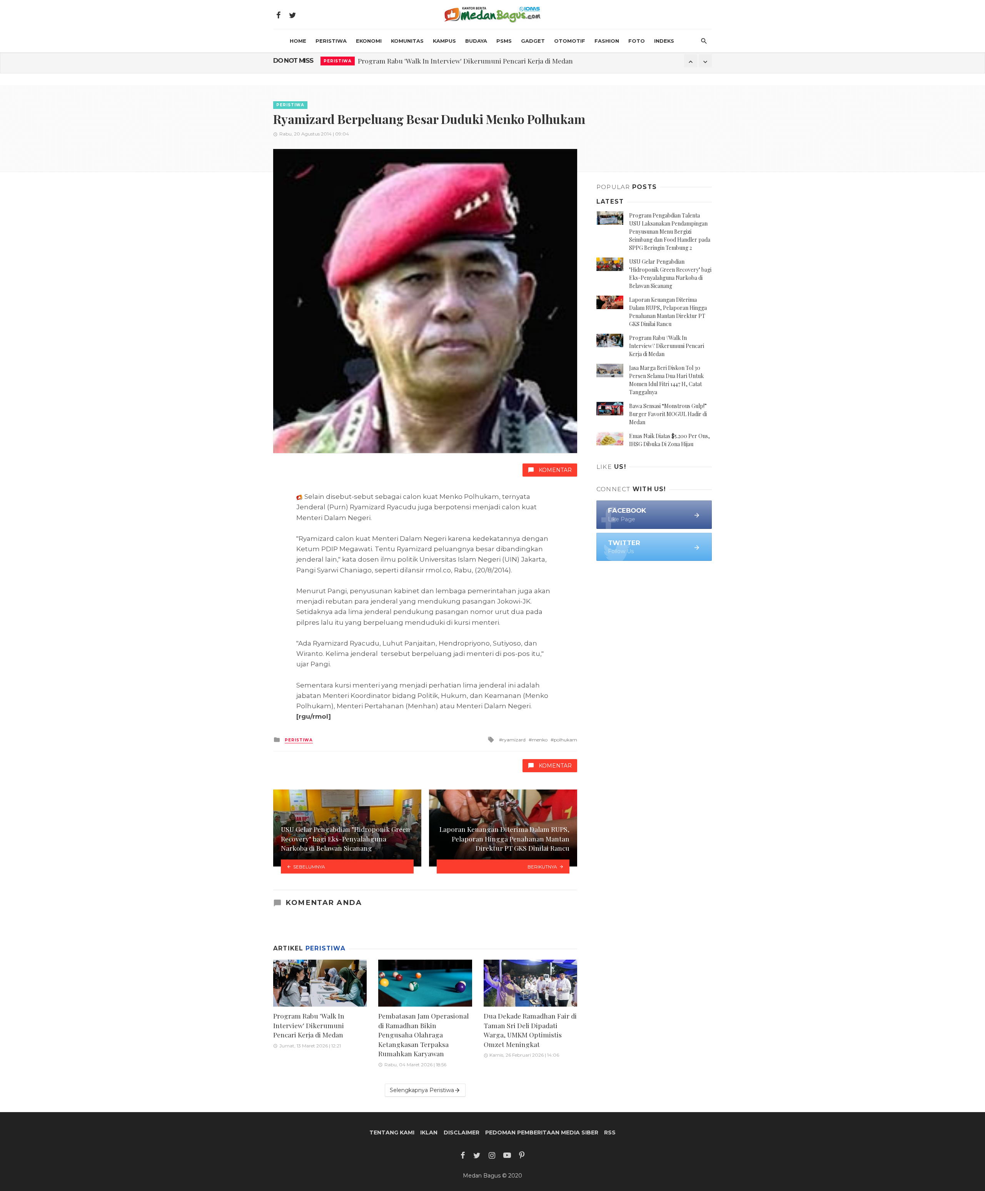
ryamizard (514, 740)
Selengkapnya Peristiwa (422, 1090)
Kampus (444, 41)
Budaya (476, 41)
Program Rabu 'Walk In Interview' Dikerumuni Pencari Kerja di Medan (465, 60)
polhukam (565, 740)
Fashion (606, 41)
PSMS (504, 41)
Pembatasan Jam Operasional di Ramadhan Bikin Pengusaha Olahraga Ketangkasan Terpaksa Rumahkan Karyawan (423, 1034)
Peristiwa (331, 41)
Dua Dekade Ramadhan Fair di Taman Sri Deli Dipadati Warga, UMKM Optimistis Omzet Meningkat (530, 1030)
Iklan (428, 1132)
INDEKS (664, 41)
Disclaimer (461, 1132)
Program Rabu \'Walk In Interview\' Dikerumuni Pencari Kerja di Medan (666, 346)
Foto (636, 41)
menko (540, 740)
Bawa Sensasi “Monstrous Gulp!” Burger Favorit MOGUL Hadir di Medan (668, 414)
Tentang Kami (391, 1132)
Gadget (533, 41)
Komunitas (407, 41)
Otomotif (569, 41)
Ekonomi (369, 41)
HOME (298, 41)
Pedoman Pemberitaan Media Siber (541, 1132)
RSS (610, 1132)
